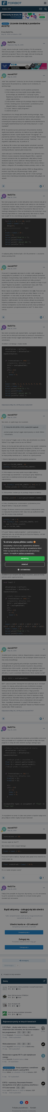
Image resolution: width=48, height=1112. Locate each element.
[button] (24, 569)
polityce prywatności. (26, 553)
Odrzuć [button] (25, 564)
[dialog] (24, 556)
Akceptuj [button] (24, 559)
